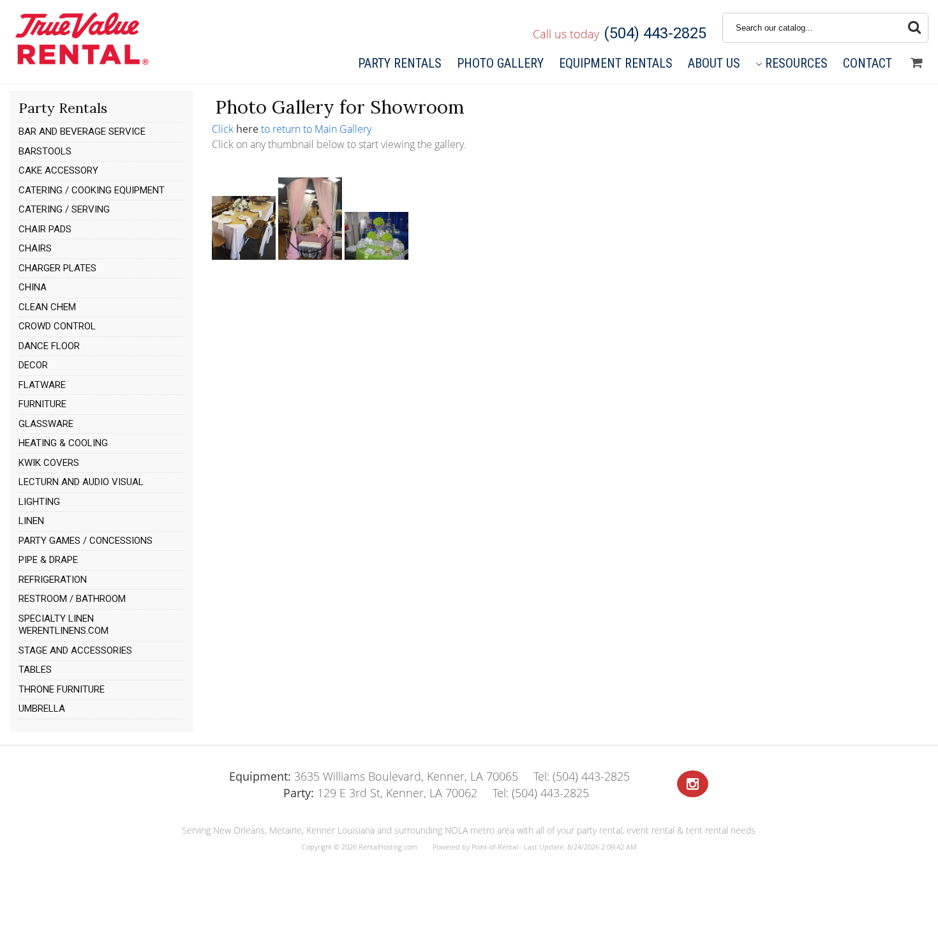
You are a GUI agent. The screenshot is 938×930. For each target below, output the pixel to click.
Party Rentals (400, 63)
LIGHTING (39, 501)
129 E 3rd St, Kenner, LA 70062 (380, 792)
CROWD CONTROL (57, 326)
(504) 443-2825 (655, 33)
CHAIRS (35, 248)
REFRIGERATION (53, 579)
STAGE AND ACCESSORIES (75, 650)
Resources (796, 63)
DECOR (33, 365)
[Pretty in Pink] (310, 256)
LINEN (31, 521)
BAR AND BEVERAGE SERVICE (82, 131)
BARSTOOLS (45, 151)
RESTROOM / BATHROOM (72, 598)
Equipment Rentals (616, 63)
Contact (867, 63)
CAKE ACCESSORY (58, 170)
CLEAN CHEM (47, 307)
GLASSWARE (46, 424)
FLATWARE (42, 385)
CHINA (33, 287)
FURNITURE (42, 404)
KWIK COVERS (49, 463)
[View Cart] (916, 63)
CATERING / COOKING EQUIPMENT (92, 190)
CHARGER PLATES (57, 268)
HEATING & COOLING (63, 443)
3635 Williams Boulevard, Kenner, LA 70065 (373, 776)
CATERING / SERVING (64, 209)
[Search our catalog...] (914, 28)
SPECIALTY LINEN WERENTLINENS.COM (63, 625)
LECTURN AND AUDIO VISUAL (81, 482)
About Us (714, 63)
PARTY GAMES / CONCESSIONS (86, 540)
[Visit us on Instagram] (692, 784)
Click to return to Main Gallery (291, 129)
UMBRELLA (42, 708)
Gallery (500, 63)
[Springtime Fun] (376, 256)
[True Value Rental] (81, 63)
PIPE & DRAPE (48, 560)
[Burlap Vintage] (244, 256)
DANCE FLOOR (49, 346)
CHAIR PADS (45, 229)
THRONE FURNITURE (62, 689)
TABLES (35, 669)
